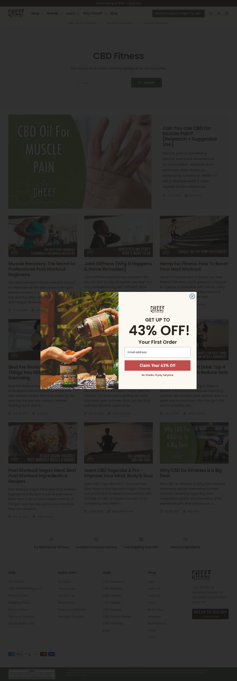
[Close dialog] (192, 296)
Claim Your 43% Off (157, 365)
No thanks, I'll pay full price (157, 375)
